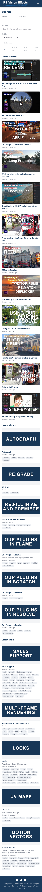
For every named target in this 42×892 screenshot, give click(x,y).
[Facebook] (17, 880)
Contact (22, 888)
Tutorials (13, 49)
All (4, 49)
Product (5, 16)
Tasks (36, 49)
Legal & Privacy (33, 886)
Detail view (8, 43)
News (24, 886)
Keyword (5, 25)
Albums (25, 49)
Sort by (4, 34)
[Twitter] (21, 880)
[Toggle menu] (38, 3)
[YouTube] (25, 880)
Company (15, 886)
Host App (22, 16)
